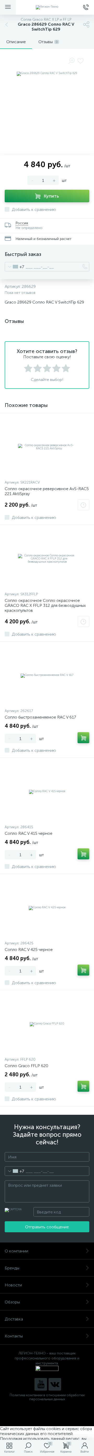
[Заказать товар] (83, 504)
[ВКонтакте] (55, 1384)
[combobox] (14, 266)
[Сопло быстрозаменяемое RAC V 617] (47, 675)
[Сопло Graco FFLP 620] (47, 1024)
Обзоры (12, 1302)
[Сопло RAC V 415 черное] (47, 792)
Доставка (14, 1319)
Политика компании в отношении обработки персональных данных (47, 1397)
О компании (16, 1250)
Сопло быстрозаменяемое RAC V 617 (40, 717)
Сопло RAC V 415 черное (28, 833)
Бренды (12, 1267)
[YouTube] (40, 1384)
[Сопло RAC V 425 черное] (47, 908)
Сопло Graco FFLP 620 (26, 1065)
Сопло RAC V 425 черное (29, 949)
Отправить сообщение (47, 1226)
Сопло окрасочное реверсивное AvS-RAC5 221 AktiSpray (47, 491)
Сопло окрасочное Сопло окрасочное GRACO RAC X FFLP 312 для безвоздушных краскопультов (45, 605)
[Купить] (83, 737)
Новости (13, 1285)
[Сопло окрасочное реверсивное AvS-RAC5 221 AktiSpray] (47, 447)
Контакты (14, 1336)
